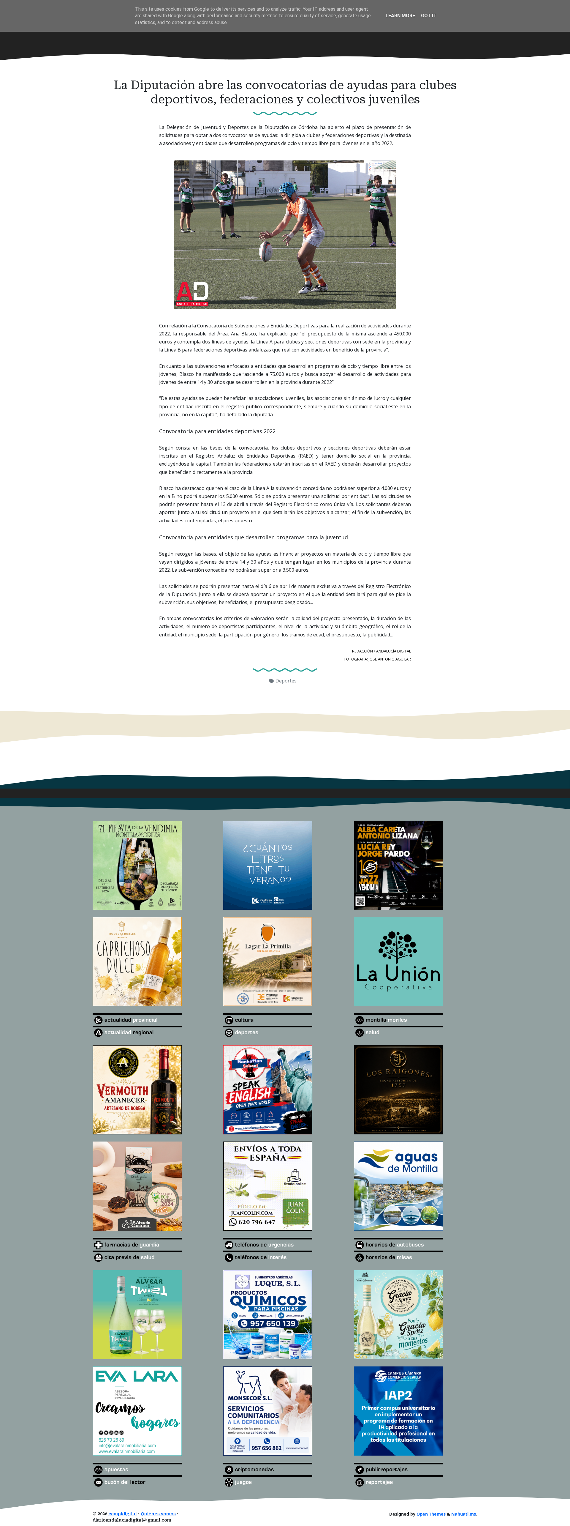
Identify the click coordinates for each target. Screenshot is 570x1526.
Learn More (400, 15)
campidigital (122, 1513)
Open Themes (431, 1514)
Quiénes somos (158, 1513)
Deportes (286, 680)
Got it (428, 15)
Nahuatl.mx (463, 1514)
